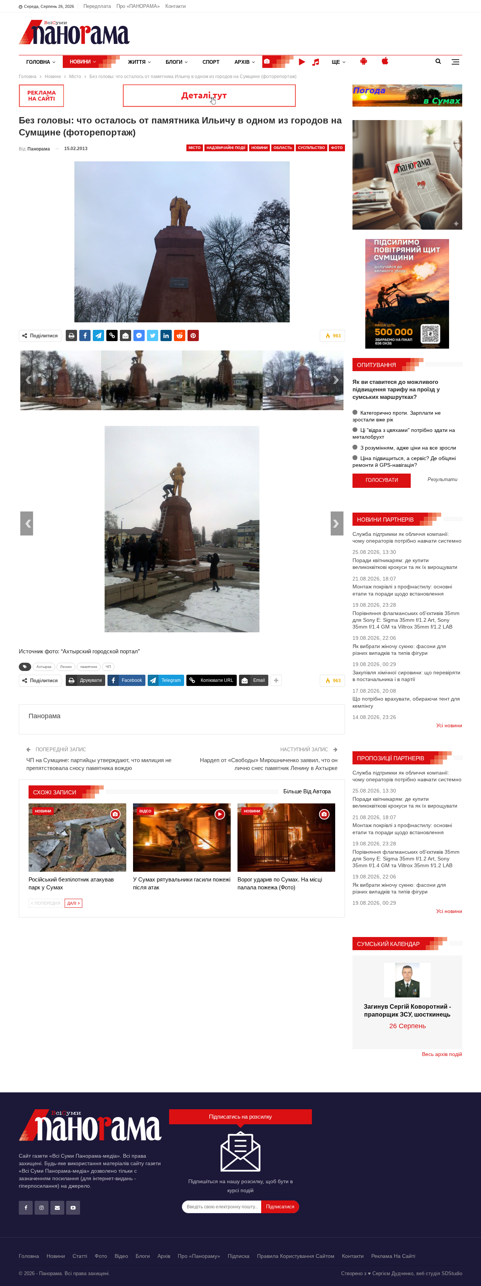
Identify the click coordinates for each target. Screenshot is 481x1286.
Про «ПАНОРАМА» (138, 6)
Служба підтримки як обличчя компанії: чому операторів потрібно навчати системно (406, 537)
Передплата (97, 6)
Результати (442, 479)
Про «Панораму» (199, 1256)
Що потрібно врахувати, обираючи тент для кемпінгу (406, 702)
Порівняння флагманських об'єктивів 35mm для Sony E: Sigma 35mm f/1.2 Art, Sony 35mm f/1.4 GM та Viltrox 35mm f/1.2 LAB (406, 620)
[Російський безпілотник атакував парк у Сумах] (77, 837)
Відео (145, 811)
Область (283, 148)
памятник (88, 667)
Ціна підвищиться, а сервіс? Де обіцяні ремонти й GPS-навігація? (404, 461)
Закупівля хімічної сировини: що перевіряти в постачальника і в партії (406, 675)
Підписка (239, 1256)
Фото (337, 148)
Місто (195, 148)
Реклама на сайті (393, 1256)
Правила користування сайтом (295, 1256)
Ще (336, 62)
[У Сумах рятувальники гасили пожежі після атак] (182, 837)
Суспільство (311, 148)
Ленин (66, 667)
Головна (38, 62)
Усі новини (449, 725)
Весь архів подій (442, 1054)
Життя (136, 62)
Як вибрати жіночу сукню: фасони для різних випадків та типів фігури (399, 649)
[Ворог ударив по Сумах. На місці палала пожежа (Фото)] (286, 837)
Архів (242, 62)
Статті (80, 1256)
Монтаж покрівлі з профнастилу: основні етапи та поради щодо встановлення (402, 590)
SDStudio (452, 1273)
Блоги (174, 62)
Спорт (211, 62)
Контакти (175, 6)
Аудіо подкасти (316, 62)
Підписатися (280, 1206)
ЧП (108, 667)
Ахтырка (43, 667)
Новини (80, 62)
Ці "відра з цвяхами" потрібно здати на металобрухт (403, 433)
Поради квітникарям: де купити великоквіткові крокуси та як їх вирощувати (404, 563)
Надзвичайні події (226, 148)
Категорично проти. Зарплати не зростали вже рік (396, 416)
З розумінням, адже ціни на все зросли (407, 448)
